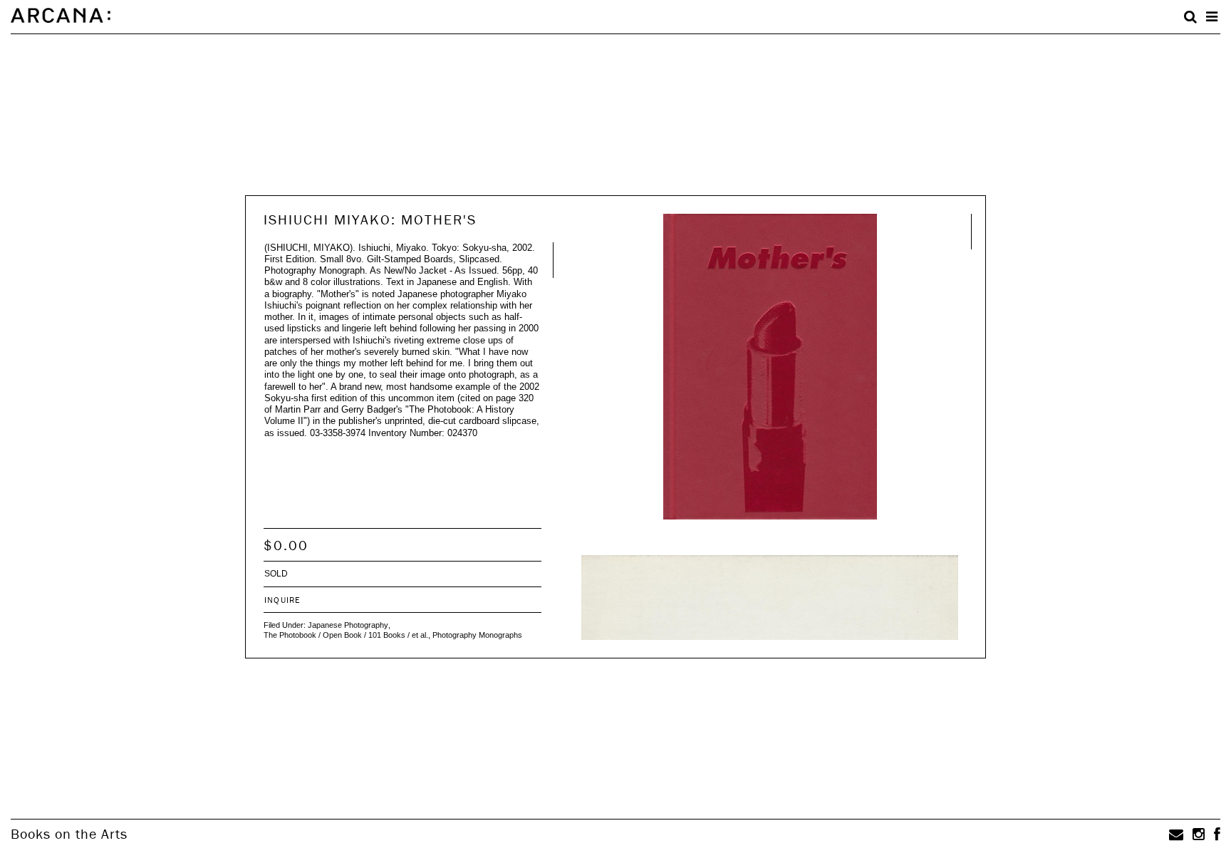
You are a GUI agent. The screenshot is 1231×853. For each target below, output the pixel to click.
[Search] (1190, 17)
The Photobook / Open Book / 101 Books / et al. (346, 635)
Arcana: (60, 15)
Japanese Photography (348, 625)
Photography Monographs (477, 635)
